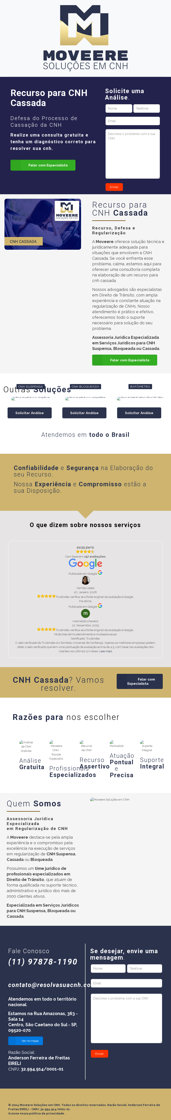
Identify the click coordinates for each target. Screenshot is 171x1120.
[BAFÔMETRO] (140, 399)
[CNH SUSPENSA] (30, 399)
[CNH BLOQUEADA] (85, 399)
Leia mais (106, 651)
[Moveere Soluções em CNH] (85, 38)
